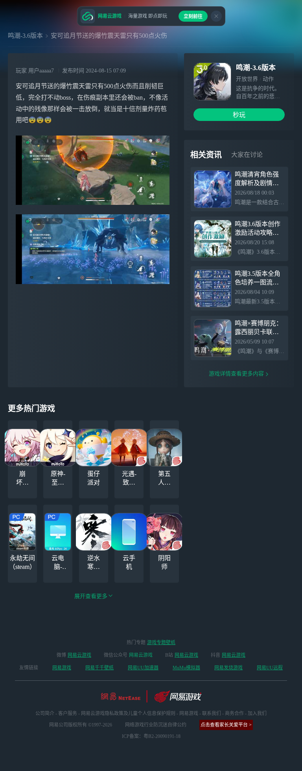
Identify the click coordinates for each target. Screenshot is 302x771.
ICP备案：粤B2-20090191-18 (151, 736)
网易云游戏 (79, 655)
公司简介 (44, 713)
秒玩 (239, 114)
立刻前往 (193, 16)
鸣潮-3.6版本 (25, 35)
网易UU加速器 (143, 668)
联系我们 (211, 713)
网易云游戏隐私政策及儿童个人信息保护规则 (128, 713)
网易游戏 (61, 668)
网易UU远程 (270, 668)
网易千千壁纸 (99, 668)
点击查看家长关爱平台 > (226, 725)
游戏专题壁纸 (161, 642)
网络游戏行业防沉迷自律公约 (155, 725)
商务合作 (234, 713)
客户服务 (67, 713)
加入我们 (257, 713)
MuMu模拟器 (186, 668)
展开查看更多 (90, 596)
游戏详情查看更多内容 (236, 374)
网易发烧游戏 (228, 668)
